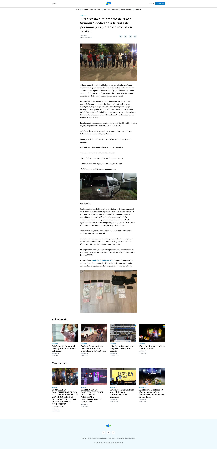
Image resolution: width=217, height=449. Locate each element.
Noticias (107, 9)
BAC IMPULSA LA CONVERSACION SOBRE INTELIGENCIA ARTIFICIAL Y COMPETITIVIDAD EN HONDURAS (92, 396)
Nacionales (113, 387)
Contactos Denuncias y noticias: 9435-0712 (101, 438)
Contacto (138, 9)
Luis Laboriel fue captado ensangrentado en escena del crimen (64, 348)
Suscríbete (160, 3)
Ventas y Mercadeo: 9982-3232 (125, 438)
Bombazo (85, 9)
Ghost (116, 442)
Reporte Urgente (95, 9)
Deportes (115, 9)
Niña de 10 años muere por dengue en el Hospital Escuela (122, 348)
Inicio (77, 9)
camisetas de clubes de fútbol (103, 261)
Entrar (152, 3)
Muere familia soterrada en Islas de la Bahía (152, 347)
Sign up (84, 438)
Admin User (83, 35)
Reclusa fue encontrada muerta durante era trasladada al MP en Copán (93, 348)
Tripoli (121, 442)
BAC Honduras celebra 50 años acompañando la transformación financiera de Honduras (151, 393)
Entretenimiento (126, 9)
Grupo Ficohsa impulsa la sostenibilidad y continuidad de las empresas (122, 393)
